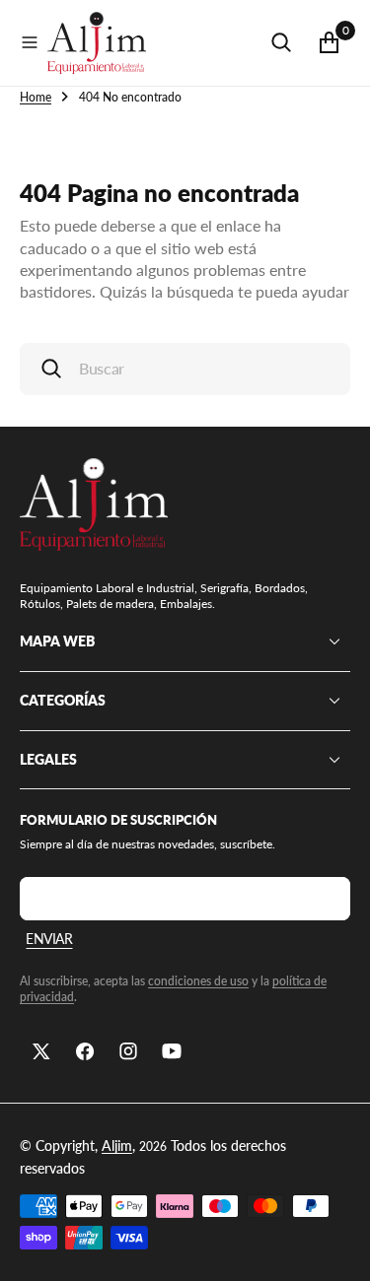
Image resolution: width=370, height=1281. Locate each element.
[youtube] (171, 1051)
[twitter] (41, 1051)
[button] (29, 42)
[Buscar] (281, 42)
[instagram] (128, 1051)
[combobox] (185, 369)
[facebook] (85, 1051)
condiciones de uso (198, 981)
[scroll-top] (336, 1247)
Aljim (117, 1145)
